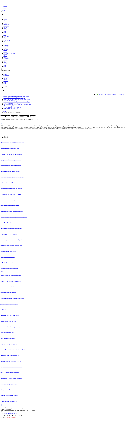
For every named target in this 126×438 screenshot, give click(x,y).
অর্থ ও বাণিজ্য (6, 26)
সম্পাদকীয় (5, 23)
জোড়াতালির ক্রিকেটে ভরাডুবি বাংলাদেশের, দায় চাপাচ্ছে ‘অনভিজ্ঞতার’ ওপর (17, 104)
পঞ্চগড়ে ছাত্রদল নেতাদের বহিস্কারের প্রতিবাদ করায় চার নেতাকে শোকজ (17, 99)
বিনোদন (5, 61)
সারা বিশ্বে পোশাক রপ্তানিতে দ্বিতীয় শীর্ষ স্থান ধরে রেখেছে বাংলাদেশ (107, 94)
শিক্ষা (4, 41)
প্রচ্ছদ (5, 35)
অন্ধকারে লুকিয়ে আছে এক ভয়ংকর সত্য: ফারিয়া (12, 107)
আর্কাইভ (5, 6)
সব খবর (2, 271)
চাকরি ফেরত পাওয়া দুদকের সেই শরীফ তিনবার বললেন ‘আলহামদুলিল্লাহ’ (17, 102)
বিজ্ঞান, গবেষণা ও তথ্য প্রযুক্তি (9, 53)
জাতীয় (5, 32)
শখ (4, 37)
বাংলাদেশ (5, 42)
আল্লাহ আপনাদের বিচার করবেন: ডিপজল (11, 108)
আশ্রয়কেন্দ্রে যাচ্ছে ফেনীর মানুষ (9, 100)
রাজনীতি (5, 31)
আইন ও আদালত (7, 40)
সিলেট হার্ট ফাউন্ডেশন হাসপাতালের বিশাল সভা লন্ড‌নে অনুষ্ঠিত (14, 98)
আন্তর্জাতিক (6, 29)
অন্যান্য (5, 54)
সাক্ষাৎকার (5, 52)
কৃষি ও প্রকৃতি (6, 36)
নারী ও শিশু (6, 57)
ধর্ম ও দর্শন (5, 56)
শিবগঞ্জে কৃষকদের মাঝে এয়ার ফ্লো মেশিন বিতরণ (13, 103)
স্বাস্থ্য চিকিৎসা (6, 46)
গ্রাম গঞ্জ (5, 27)
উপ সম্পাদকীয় (6, 24)
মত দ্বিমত (5, 50)
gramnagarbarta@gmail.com (10, 413)
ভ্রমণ (5, 39)
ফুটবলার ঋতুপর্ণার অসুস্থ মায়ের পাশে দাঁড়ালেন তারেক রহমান (14, 105)
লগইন (5, 8)
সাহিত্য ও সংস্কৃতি (7, 48)
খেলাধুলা (5, 28)
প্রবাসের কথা (6, 49)
